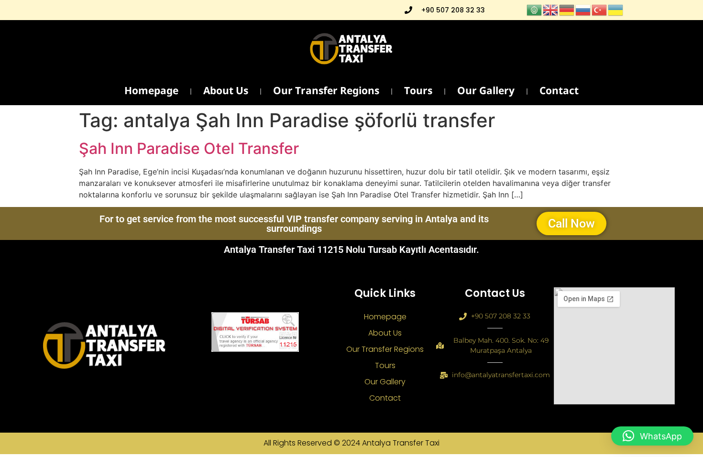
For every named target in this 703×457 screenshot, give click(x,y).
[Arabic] (535, 9)
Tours (418, 91)
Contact (559, 91)
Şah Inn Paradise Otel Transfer (189, 148)
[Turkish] (600, 9)
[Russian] (583, 9)
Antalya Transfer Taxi (400, 442)
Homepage (151, 91)
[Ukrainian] (616, 9)
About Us (225, 91)
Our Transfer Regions (326, 91)
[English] (551, 9)
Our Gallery (486, 91)
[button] (652, 436)
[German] (567, 9)
